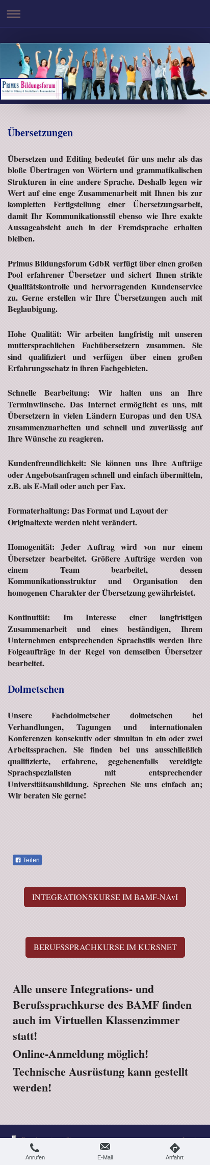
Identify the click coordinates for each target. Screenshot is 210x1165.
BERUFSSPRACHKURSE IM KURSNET (105, 946)
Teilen (30, 860)
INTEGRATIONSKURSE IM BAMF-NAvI (105, 896)
